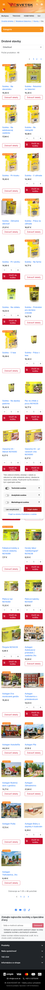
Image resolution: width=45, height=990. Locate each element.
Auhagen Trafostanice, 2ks (9, 873)
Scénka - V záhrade (33, 175)
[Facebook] (16, 910)
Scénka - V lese (9, 352)
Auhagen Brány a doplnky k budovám (33, 825)
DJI (39, 16)
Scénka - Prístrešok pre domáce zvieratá (33, 310)
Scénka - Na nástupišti (30, 128)
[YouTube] (20, 910)
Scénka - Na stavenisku (7, 87)
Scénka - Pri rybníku (11, 262)
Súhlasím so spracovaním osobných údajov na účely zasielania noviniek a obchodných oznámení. (23, 931)
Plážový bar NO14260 (7, 600)
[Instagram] (25, 910)
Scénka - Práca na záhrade (33, 222)
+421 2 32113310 (31, 978)
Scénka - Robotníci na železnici (33, 87)
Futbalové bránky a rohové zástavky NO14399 (10, 551)
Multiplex (5, 16)
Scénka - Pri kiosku (10, 175)
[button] (37, 4)
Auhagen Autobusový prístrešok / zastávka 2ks (30, 651)
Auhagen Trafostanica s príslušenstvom (31, 696)
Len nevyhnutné (12, 509)
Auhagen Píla (30, 744)
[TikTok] (29, 910)
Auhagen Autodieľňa (11, 744)
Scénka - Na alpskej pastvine (11, 402)
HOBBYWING (29, 16)
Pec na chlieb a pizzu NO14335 (31, 402)
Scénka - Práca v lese (32, 353)
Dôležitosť (7, 47)
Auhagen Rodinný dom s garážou (10, 784)
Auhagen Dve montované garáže (10, 695)
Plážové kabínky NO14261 (32, 600)
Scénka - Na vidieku (11, 307)
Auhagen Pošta (8, 824)
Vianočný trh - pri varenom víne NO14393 (32, 452)
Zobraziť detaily (11, 97)
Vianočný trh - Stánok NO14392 (9, 450)
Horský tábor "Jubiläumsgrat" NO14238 (31, 551)
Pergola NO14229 (10, 647)
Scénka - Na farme (33, 262)
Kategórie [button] (7, 29)
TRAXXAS (16, 16)
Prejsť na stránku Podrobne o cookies (22, 514)
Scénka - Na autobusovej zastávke (7, 130)
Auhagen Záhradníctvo (30, 784)
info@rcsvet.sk (15, 978)
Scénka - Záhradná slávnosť (10, 222)
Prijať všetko (33, 509)
